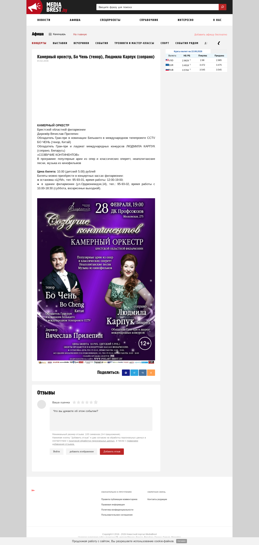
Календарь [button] (59, 34)
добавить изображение (82, 451)
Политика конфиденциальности (117, 510)
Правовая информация (113, 504)
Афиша (38, 34)
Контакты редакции (157, 499)
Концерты (39, 43)
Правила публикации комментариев (119, 499)
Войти (56, 451)
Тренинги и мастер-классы (134, 43)
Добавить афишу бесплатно (210, 34)
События (101, 43)
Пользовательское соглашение (117, 515)
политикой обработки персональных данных (92, 440)
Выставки (60, 43)
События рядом (186, 43)
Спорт (165, 43)
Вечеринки (81, 43)
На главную (80, 34)
